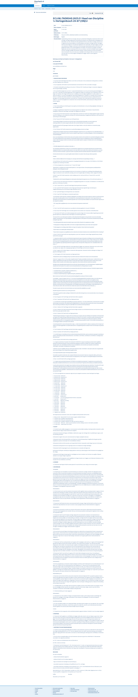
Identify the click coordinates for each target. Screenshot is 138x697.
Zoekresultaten (47, 8)
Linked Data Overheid (74, 689)
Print (90, 13)
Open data (72, 688)
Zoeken (43, 8)
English (36, 691)
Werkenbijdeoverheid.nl (93, 692)
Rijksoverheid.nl (91, 689)
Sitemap (54, 692)
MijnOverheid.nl (91, 688)
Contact (36, 689)
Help (36, 692)
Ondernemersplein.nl (92, 691)
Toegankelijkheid (56, 691)
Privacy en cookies (56, 689)
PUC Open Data (73, 691)
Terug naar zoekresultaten (41, 12)
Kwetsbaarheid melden (57, 694)
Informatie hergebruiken (58, 688)
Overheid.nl (37, 6)
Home (44, 5)
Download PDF (98, 13)
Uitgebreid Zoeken (50, 5)
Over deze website (38, 688)
